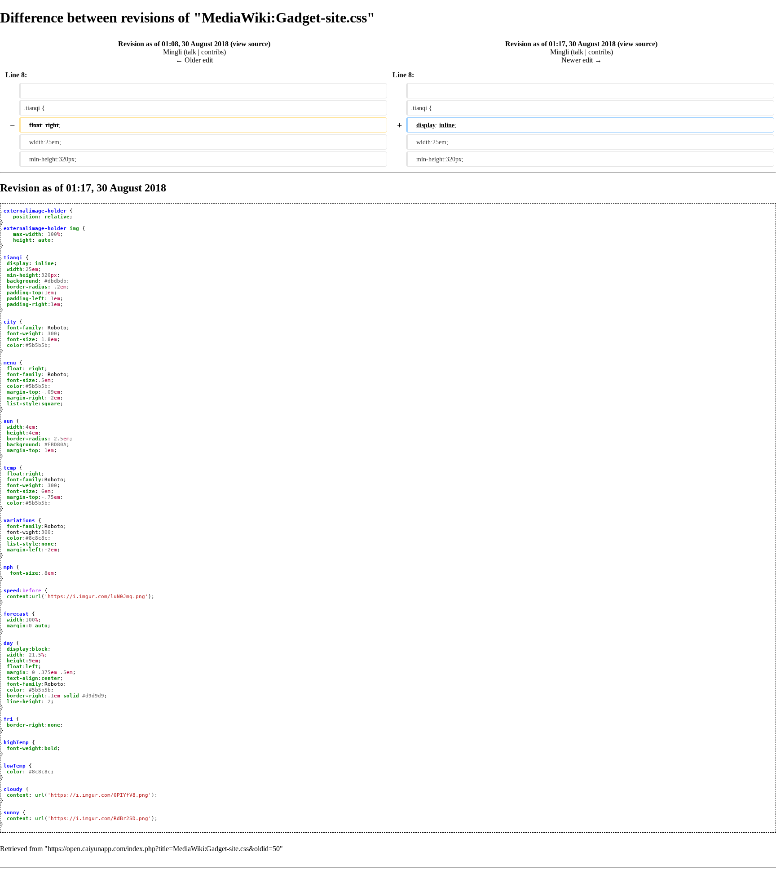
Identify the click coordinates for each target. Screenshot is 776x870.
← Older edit (194, 60)
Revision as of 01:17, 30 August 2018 (560, 44)
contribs (212, 52)
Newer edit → (581, 60)
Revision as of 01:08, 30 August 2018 (173, 44)
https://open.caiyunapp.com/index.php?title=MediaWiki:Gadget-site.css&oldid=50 (164, 848)
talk (191, 52)
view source (250, 44)
